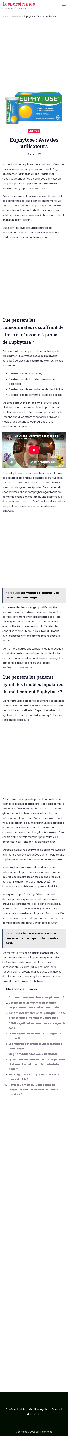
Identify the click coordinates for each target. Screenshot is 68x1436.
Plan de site (34, 1414)
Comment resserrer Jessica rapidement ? (36, 997)
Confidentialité (15, 1409)
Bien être (34, 130)
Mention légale (38, 1409)
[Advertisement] (34, 57)
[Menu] (64, 5)
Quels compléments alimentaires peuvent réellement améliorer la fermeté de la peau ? (37, 1064)
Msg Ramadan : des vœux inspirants (33, 1054)
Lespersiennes (18, 4)
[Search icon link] (57, 5)
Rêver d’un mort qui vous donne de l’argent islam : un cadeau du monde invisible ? (33, 1089)
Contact (57, 1409)
